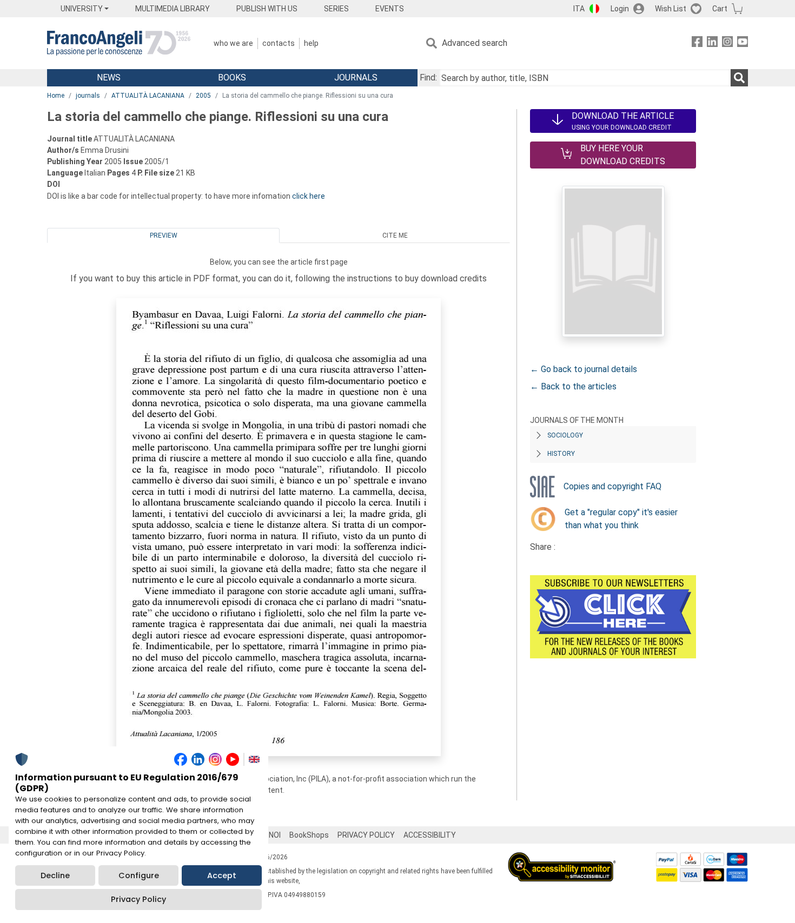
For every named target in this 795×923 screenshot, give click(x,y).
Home (55, 95)
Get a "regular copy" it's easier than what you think (621, 518)
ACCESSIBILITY (429, 835)
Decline (55, 875)
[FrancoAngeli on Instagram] (727, 43)
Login (620, 8)
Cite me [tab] (395, 235)
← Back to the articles (573, 386)
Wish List (670, 8)
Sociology (565, 435)
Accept (221, 875)
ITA (579, 8)
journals (88, 95)
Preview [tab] (163, 235)
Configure (138, 875)
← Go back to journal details (583, 369)
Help (311, 43)
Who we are (233, 43)
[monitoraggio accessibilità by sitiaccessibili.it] (562, 858)
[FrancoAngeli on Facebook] (697, 43)
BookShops (309, 835)
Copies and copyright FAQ (612, 486)
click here (308, 196)
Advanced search (474, 43)
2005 (203, 95)
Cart (719, 8)
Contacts (278, 43)
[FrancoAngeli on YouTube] (742, 43)
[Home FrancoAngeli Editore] (118, 43)
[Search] (739, 77)
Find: (428, 77)
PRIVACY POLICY (366, 835)
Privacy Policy (138, 899)
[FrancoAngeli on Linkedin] (712, 43)
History (561, 453)
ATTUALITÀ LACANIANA (147, 95)
